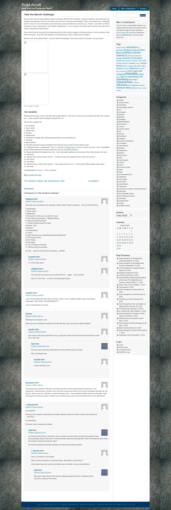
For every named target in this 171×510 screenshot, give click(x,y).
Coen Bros (123, 124)
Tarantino (136, 82)
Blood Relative (124, 122)
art (138, 47)
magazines (123, 150)
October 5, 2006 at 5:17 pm (37, 432)
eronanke (32, 257)
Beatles (122, 117)
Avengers (32, 181)
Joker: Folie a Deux (126, 285)
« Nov (118, 249)
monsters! (123, 71)
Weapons (122, 273)
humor (124, 63)
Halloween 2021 (125, 335)
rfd (27, 314)
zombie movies (124, 206)
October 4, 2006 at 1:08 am (34, 385)
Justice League (127, 66)
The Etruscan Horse (126, 299)
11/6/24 (121, 275)
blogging (135, 50)
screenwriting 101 (134, 76)
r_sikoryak (30, 405)
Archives (143, 9)
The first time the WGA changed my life (133, 323)
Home (114, 9)
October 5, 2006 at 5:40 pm (42, 472)
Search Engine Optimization (112, 504)
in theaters (132, 63)
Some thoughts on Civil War (129, 294)
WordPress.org (124, 352)
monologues (123, 160)
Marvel (40, 181)
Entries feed (123, 347)
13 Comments (93, 181)
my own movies (124, 167)
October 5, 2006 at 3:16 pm (34, 407)
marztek (31, 329)
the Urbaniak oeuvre (126, 194)
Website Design (88, 504)
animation (132, 47)
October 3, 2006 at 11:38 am (34, 201)
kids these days (139, 66)
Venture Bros (123, 87)
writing (134, 88)
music (141, 74)
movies (131, 73)
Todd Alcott (31, 5)
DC (126, 55)
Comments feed (125, 350)
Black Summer (124, 328)
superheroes (53, 181)
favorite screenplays (132, 58)
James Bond (123, 146)
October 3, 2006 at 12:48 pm (37, 259)
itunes (138, 63)
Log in (121, 345)
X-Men (62, 181)
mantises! (126, 68)
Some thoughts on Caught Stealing (131, 268)
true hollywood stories (136, 85)
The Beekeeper (124, 309)
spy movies (123, 179)
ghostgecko (30, 383)
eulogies (119, 58)
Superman (123, 186)
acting (121, 100)
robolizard (29, 199)
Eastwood (137, 56)
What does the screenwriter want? (131, 318)
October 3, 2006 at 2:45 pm (34, 316)
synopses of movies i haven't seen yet (132, 189)
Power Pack (70, 147)
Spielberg (122, 79)
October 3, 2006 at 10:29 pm (37, 331)
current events (124, 129)
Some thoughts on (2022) (130, 330)
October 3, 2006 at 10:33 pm (40, 346)
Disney (131, 56)
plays (118, 77)
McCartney (141, 68)
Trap (120, 287)
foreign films (120, 60)
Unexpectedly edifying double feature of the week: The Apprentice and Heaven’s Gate (132, 280)
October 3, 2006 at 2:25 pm (39, 271)
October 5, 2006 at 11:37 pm (43, 362)
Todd (33, 344)
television (121, 84)
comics (127, 52)
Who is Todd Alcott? (128, 9)
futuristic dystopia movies (134, 60)
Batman (127, 50)
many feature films (123, 33)
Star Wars (133, 79)
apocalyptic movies (126, 107)
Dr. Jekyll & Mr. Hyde (126, 311)
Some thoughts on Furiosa (128, 290)
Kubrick (119, 68)
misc (117, 71)
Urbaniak (122, 198)
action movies (121, 47)
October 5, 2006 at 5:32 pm (39, 453)
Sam (45, 181)
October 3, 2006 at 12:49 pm (35, 295)
